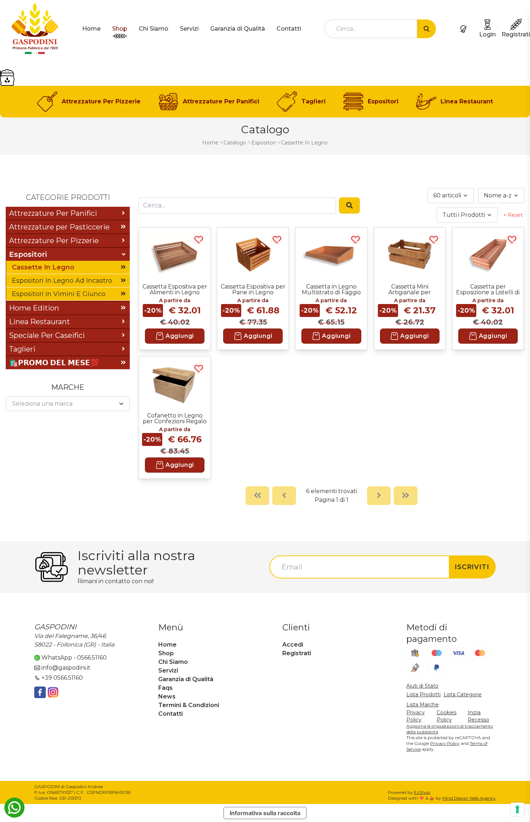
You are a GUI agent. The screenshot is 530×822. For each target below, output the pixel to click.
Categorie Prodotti (68, 197)
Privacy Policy (445, 743)
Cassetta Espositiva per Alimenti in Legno (174, 289)
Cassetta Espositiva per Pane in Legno (253, 289)
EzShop (422, 792)
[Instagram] (53, 692)
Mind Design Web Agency (469, 798)
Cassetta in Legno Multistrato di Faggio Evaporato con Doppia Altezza (331, 289)
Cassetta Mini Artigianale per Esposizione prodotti (409, 289)
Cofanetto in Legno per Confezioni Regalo (175, 418)
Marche (67, 387)
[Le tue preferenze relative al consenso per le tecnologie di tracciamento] (517, 809)
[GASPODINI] (35, 28)
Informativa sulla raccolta (265, 813)
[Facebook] (40, 692)
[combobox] (370, 28)
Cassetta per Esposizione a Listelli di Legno (488, 289)
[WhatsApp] (14, 808)
